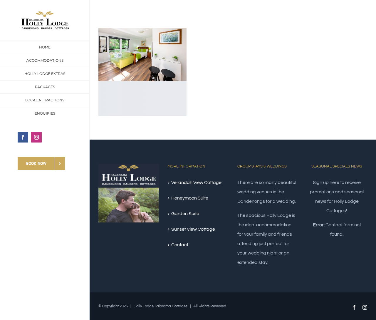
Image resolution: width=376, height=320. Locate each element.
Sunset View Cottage (193, 229)
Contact (179, 244)
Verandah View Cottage (196, 182)
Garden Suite (185, 213)
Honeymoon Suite (189, 198)
